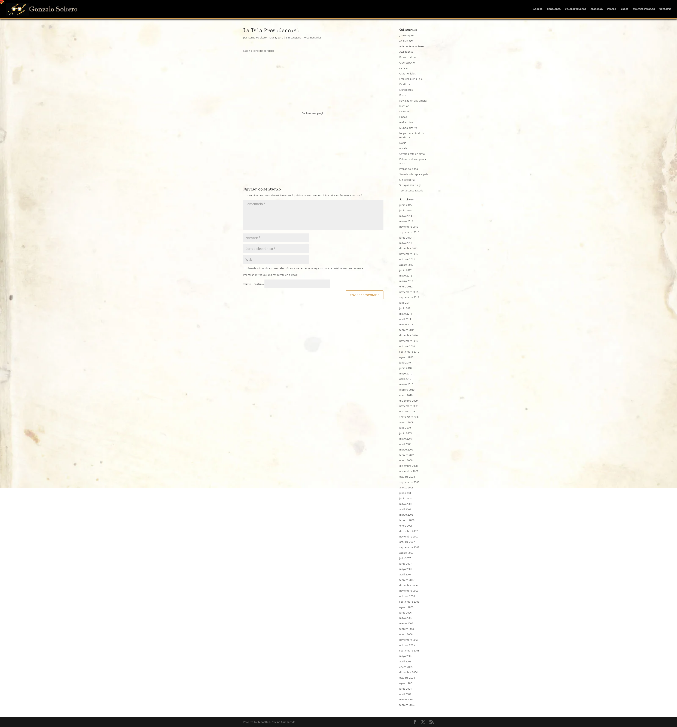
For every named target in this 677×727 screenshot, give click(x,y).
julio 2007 (405, 558)
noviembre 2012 (408, 254)
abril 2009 (405, 444)
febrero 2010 (406, 389)
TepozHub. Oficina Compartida (276, 722)
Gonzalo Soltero (257, 37)
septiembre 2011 (409, 297)
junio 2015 (405, 205)
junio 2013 (405, 237)
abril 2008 (405, 509)
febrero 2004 (406, 705)
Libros (537, 9)
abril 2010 (405, 378)
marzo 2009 (406, 449)
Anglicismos (406, 41)
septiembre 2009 (409, 417)
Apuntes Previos (644, 9)
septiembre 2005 (409, 650)
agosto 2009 (406, 422)
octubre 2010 (407, 346)
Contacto (665, 9)
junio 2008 (405, 498)
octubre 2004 (407, 677)
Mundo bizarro (408, 128)
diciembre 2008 (408, 465)
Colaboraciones (575, 9)
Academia (597, 9)
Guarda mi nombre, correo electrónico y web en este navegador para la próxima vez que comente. (306, 268)
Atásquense (406, 51)
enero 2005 (406, 667)
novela (403, 148)
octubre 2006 (407, 596)
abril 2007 (405, 574)
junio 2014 (405, 210)
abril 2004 (405, 694)
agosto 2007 (406, 552)
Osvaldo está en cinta (412, 153)
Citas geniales (407, 73)
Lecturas (404, 111)
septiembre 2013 (409, 232)
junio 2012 (405, 270)
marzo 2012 (406, 281)
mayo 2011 (405, 313)
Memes (624, 9)
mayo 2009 (405, 438)
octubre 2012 (407, 259)
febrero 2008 (406, 520)
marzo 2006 (406, 623)
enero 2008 (406, 525)
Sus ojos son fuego (410, 185)
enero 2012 (406, 286)
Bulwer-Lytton (407, 57)
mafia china (406, 122)
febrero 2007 (406, 580)
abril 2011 (405, 319)
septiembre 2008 (409, 482)
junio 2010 (405, 368)
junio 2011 (405, 308)
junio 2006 (405, 612)
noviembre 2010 (408, 341)
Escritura (404, 84)
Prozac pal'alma (408, 168)
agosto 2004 (406, 683)
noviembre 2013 (408, 226)
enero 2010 (406, 395)
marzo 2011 (406, 324)
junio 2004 (405, 688)
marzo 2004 (406, 699)
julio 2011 (405, 302)
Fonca (402, 95)
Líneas (403, 117)
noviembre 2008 (408, 471)
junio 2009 (405, 433)
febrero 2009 (406, 455)
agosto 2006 (406, 607)
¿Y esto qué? (406, 35)
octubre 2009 (407, 411)
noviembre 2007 (408, 536)
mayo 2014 (405, 216)
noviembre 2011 (408, 292)
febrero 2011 (406, 330)
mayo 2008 (405, 504)
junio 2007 (405, 563)
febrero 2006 (406, 628)
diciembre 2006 (408, 585)
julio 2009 (405, 427)
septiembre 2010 (409, 351)
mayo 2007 (405, 569)
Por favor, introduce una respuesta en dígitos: (270, 275)
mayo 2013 (405, 243)
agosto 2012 (406, 264)
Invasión (404, 106)
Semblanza (553, 9)
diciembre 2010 (408, 335)
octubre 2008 (407, 476)
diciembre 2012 (408, 248)
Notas (402, 143)
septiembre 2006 (409, 601)
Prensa (611, 9)
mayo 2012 (405, 275)
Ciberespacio (407, 62)
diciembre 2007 (408, 531)
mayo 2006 (405, 618)
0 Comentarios (312, 37)
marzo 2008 (406, 514)
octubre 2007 (407, 541)
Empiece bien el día (411, 78)
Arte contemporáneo (411, 46)
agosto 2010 (406, 357)
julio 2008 (405, 493)
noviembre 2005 (408, 639)
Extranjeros (406, 89)
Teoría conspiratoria (411, 190)
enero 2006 (406, 634)
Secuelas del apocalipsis (413, 174)
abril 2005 (405, 661)
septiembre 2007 (409, 547)
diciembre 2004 (408, 672)
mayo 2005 (405, 656)
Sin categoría (293, 37)
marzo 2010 (406, 384)
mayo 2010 (405, 373)
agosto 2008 (406, 487)
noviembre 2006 (408, 590)
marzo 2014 (406, 221)
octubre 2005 (407, 645)
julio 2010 (405, 362)
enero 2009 (406, 460)
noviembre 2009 (408, 406)
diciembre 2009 (408, 400)
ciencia (403, 68)
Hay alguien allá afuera (413, 100)
